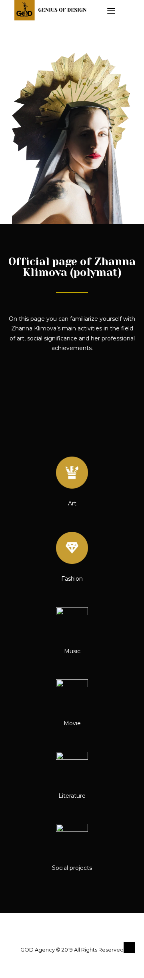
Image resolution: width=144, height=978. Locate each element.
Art (72, 503)
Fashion (72, 578)
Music (72, 651)
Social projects (72, 867)
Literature (72, 795)
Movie (72, 723)
